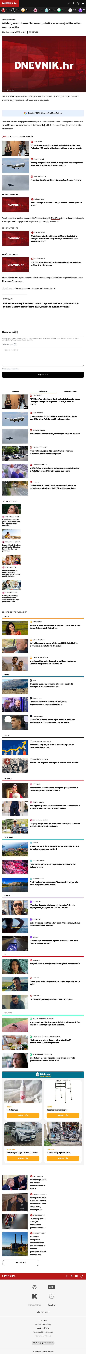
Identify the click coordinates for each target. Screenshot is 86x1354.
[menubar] (78, 3)
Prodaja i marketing (43, 1324)
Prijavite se (43, 375)
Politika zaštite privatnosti (43, 1332)
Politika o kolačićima (43, 1336)
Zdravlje (64, 10)
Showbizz (28, 10)
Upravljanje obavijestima (44, 1343)
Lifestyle (40, 10)
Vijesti (7, 10)
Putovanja (52, 10)
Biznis (74, 10)
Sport (17, 10)
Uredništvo (43, 1320)
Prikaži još (21, 1263)
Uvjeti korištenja (43, 1328)
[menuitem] (78, 3)
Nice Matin (55, 218)
